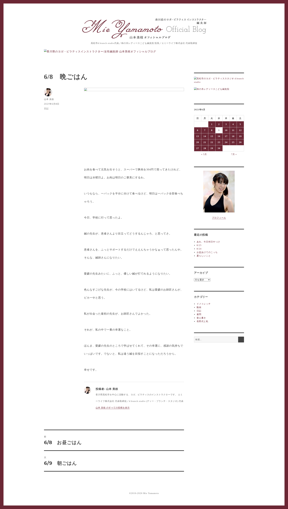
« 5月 (204, 154)
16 (219, 136)
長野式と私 (202, 321)
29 (211, 148)
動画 (199, 307)
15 (211, 136)
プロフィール (219, 217)
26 (240, 142)
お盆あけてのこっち (207, 252)
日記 (46, 108)
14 (205, 136)
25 (233, 142)
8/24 (199, 248)
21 (205, 142)
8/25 (199, 245)
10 (226, 130)
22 (211, 142)
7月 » (234, 154)
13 (197, 136)
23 (219, 142)
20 (197, 142)
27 (197, 148)
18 (233, 136)
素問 (199, 314)
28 (205, 148)
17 (226, 136)
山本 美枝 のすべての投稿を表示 (113, 407)
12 (240, 130)
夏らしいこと (204, 255)
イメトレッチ (204, 304)
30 (219, 148)
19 (240, 136)
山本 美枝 (49, 99)
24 (226, 142)
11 (233, 130)
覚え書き (201, 318)
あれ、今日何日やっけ (208, 241)
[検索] (241, 339)
